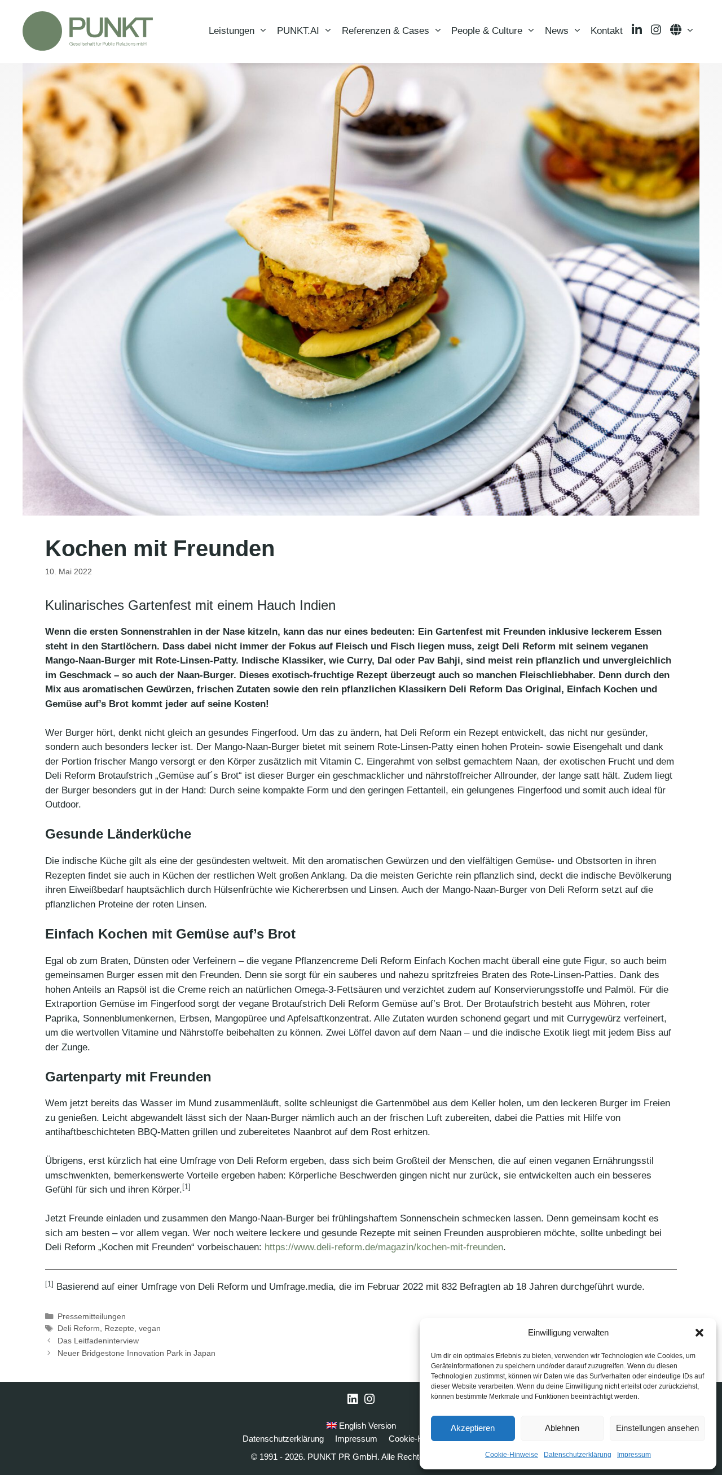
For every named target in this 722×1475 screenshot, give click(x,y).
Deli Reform (79, 1328)
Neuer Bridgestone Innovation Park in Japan (136, 1353)
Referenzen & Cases (385, 30)
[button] (699, 1332)
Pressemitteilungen (92, 1316)
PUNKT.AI (298, 30)
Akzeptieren (473, 1428)
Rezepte (119, 1328)
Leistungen (231, 30)
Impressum (634, 1455)
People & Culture (486, 30)
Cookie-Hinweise (511, 1455)
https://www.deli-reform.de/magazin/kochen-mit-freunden (384, 1247)
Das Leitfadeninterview (98, 1340)
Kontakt (607, 30)
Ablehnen (562, 1428)
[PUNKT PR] (88, 31)
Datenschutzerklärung (577, 1455)
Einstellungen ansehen (657, 1428)
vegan (150, 1328)
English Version (366, 1425)
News (557, 30)
